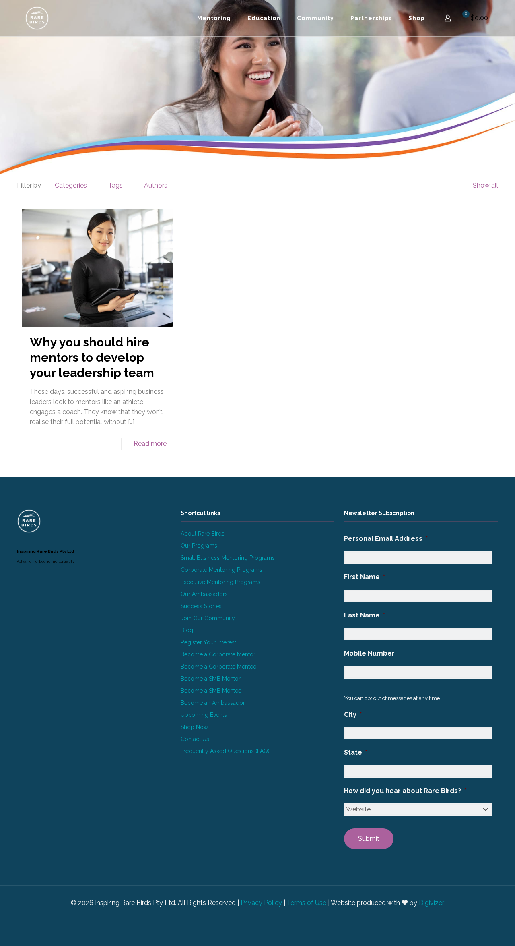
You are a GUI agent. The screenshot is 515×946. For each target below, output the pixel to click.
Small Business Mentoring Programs (228, 558)
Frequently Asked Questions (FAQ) (225, 751)
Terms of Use (306, 903)
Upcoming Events (204, 715)
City (353, 714)
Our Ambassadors (204, 594)
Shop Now (194, 727)
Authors (155, 185)
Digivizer (431, 903)
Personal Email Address (386, 538)
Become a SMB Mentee (211, 690)
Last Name (364, 615)
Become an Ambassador (213, 703)
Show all (485, 185)
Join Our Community (208, 618)
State (355, 752)
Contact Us (195, 739)
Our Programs (199, 545)
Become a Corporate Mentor (218, 654)
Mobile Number (369, 653)
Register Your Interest (208, 642)
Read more (150, 443)
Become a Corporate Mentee (218, 666)
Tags (115, 185)
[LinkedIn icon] (253, 917)
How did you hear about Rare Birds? (405, 791)
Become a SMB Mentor (211, 678)
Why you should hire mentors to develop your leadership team (92, 357)
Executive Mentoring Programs (220, 582)
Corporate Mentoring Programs (221, 570)
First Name (364, 577)
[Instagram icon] (262, 917)
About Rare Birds (203, 533)
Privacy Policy (261, 903)
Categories (71, 185)
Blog (187, 630)
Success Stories (201, 606)
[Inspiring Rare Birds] (37, 18)
